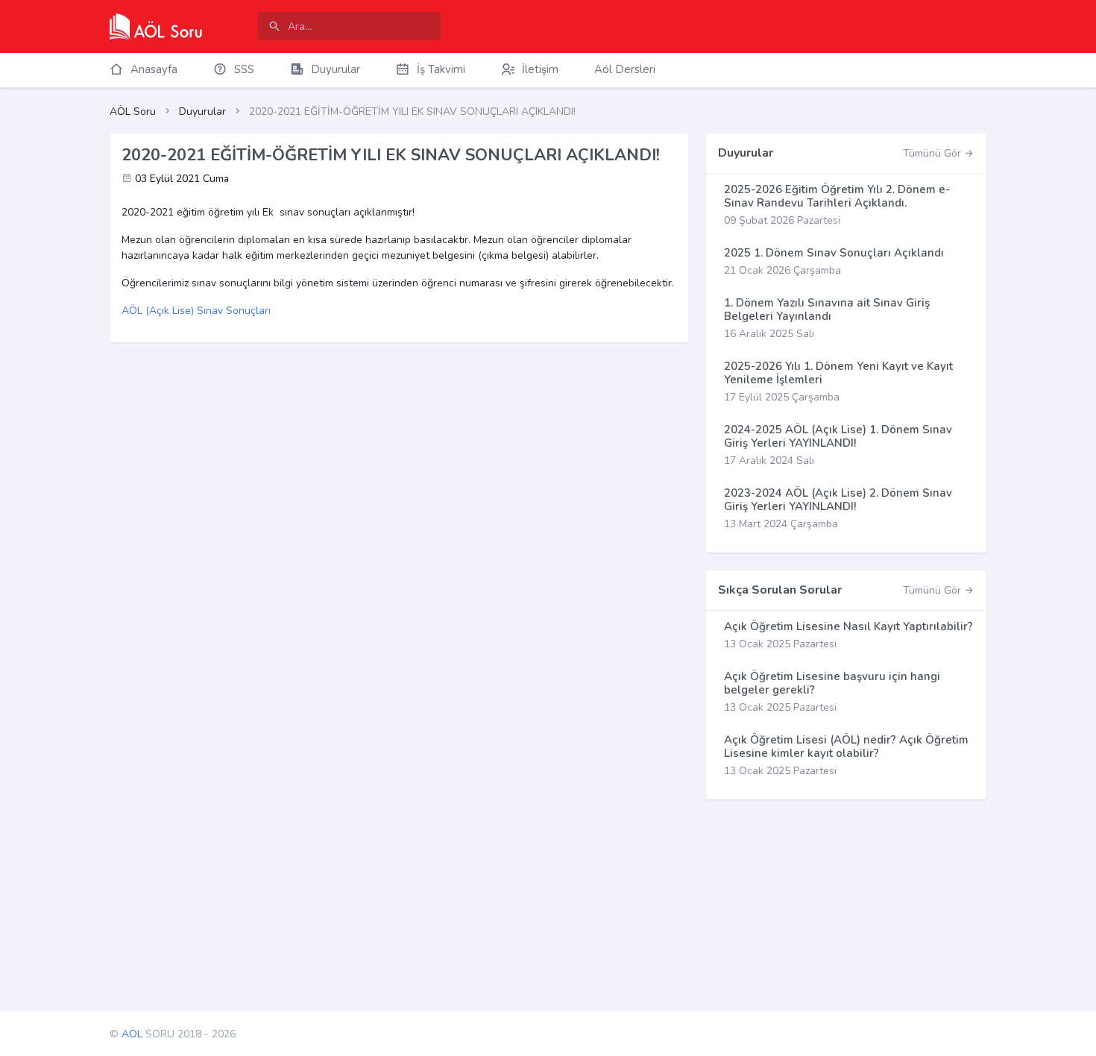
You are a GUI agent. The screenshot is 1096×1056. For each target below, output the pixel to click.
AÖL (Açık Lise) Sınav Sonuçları (196, 311)
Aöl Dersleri (624, 69)
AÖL (132, 1034)
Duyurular (202, 111)
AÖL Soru (133, 111)
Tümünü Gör (933, 153)
